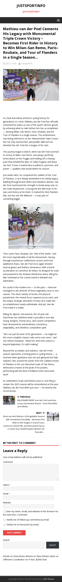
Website (7, 502)
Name (6, 484)
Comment (8, 462)
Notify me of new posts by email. (23, 524)
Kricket (6, 556)
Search (6, 540)
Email (6, 493)
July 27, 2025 (11, 63)
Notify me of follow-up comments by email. (28, 519)
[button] (57, 20)
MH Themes (49, 579)
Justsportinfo (27, 63)
